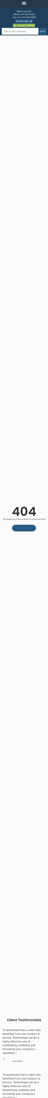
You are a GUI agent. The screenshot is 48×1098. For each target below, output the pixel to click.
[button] (24, 3)
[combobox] (20, 31)
